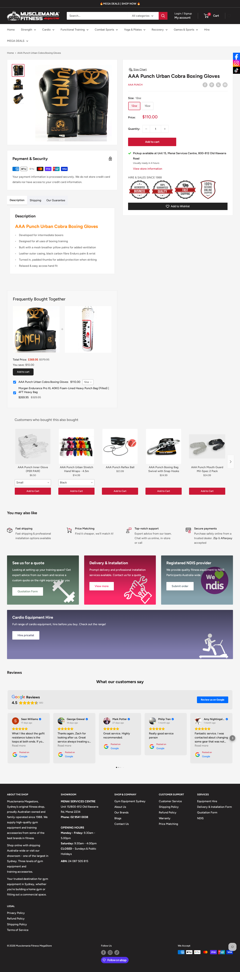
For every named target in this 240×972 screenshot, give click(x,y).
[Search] (163, 16)
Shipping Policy (169, 807)
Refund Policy (167, 812)
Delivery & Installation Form (214, 807)
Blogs (117, 818)
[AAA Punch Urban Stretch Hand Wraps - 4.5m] (76, 446)
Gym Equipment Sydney (129, 801)
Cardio (46, 29)
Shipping (35, 200)
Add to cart (152, 141)
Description (17, 200)
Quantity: (134, 128)
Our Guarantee (55, 200)
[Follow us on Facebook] (103, 952)
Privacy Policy (16, 913)
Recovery (158, 29)
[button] (7, 738)
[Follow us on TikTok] (116, 952)
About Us (120, 807)
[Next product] (230, 462)
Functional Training (73, 29)
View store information (147, 168)
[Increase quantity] (164, 129)
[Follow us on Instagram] (110, 952)
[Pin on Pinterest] (211, 84)
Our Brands (121, 812)
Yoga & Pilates (133, 29)
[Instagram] (236, 63)
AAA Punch (135, 84)
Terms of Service (17, 930)
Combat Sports (104, 29)
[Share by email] (225, 84)
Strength (26, 29)
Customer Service (170, 801)
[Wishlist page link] (229, 16)
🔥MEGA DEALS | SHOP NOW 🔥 (120, 3)
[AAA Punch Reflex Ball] (120, 446)
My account (182, 17)
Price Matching (168, 824)
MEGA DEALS (15, 40)
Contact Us (121, 824)
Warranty (164, 818)
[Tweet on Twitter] (218, 84)
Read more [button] (19, 745)
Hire (207, 29)
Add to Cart (33, 491)
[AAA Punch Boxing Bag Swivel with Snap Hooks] (163, 446)
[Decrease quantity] (146, 129)
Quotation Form (207, 812)
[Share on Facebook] (205, 84)
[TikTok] (236, 70)
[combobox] (87, 382)
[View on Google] (15, 720)
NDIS (200, 818)
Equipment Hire (207, 801)
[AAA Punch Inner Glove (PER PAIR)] (33, 446)
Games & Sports (184, 29)
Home (11, 29)
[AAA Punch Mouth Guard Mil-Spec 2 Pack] (207, 446)
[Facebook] (236, 56)
